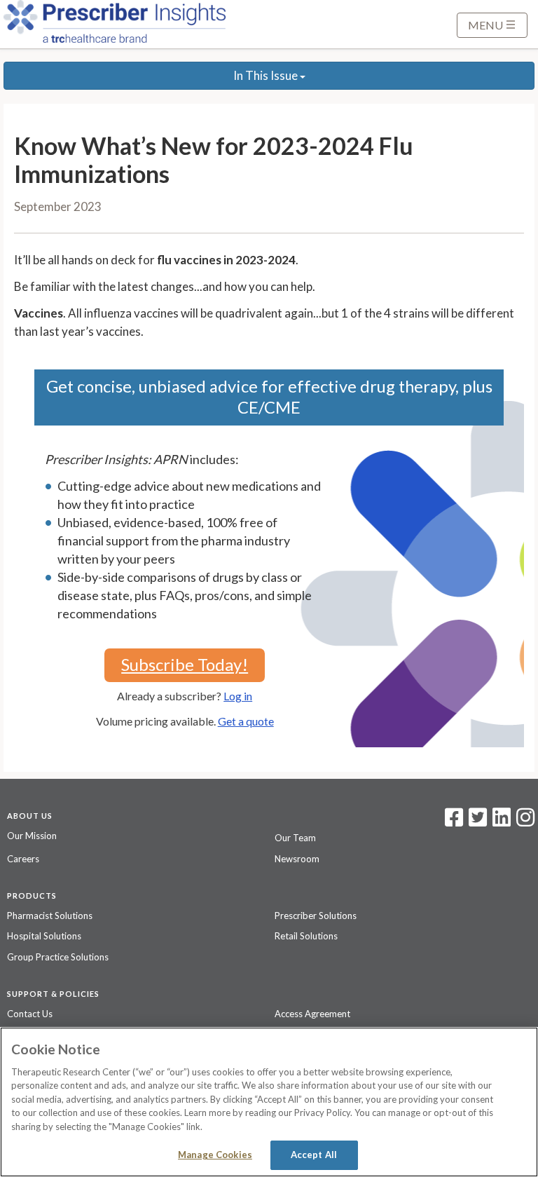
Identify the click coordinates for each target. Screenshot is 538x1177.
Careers (23, 858)
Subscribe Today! (184, 664)
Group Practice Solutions (58, 956)
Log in (237, 695)
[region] (269, 1102)
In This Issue (266, 75)
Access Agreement (312, 1013)
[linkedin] (501, 821)
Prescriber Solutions (316, 915)
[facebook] (454, 821)
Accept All (314, 1154)
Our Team (295, 837)
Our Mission (32, 835)
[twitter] (476, 821)
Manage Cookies (215, 1154)
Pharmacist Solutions (49, 915)
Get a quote (246, 721)
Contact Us (30, 1013)
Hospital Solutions (44, 935)
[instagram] (525, 821)
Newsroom (297, 858)
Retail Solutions (306, 935)
